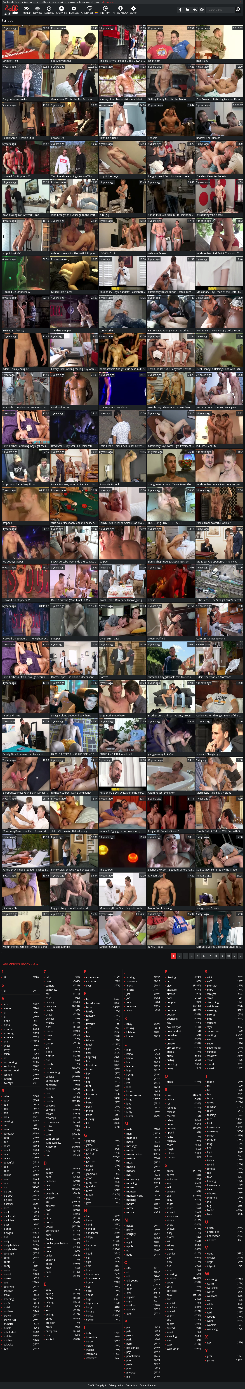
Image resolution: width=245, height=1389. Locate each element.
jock (143, 1002)
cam (63, 981)
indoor (103, 1341)
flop (103, 1081)
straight (225, 994)
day (63, 1185)
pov (184, 1022)
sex (184, 1195)
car (63, 994)
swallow (225, 1056)
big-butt (21, 1191)
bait (21, 1108)
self (184, 1187)
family (103, 1011)
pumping (184, 1064)
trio (225, 1201)
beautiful (21, 1162)
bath (21, 1137)
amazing (21, 1033)
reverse (184, 1116)
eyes (103, 985)
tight (225, 1152)
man (143, 1133)
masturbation (143, 1154)
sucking (225, 1035)
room (184, 1145)
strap (225, 998)
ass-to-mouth (21, 1070)
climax (63, 1043)
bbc (21, 1142)
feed (103, 1028)
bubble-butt (21, 1332)
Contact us (131, 1385)
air (21, 1012)
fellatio (103, 1040)
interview (103, 1358)
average (21, 1083)
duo (63, 1276)
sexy (184, 1199)
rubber (184, 1153)
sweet (225, 1068)
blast (21, 1224)
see (184, 1183)
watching (225, 1287)
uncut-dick (225, 1231)
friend (103, 1110)
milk (143, 1175)
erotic (63, 1327)
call (63, 977)
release (184, 1112)
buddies (21, 1336)
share (184, 1208)
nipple (143, 1246)
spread (184, 1328)
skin (184, 1241)
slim (184, 1257)
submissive (225, 1031)
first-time (103, 1065)
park (143, 1339)
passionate (143, 1347)
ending (63, 1314)
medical (143, 1166)
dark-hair (63, 1181)
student (225, 1022)
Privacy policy (116, 1385)
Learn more (109, 2)
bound (21, 1274)
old (143, 1276)
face (103, 999)
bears (21, 1158)
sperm (184, 1315)
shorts (184, 1220)
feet (103, 1036)
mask (143, 1142)
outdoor (143, 1305)
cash (63, 998)
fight (103, 1048)
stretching (225, 1002)
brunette (21, 1324)
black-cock (21, 1216)
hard (103, 1241)
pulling (184, 1060)
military (143, 1170)
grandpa (103, 1186)
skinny (184, 1245)
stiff (225, 981)
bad (21, 1104)
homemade (103, 1274)
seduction (184, 1179)
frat (103, 1098)
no (143, 1250)
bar (21, 1125)
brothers (21, 1311)
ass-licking (21, 1066)
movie (143, 1208)
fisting (103, 1069)
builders (21, 1340)
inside (103, 1345)
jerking (143, 989)
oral (143, 1293)
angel (21, 1045)
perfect (143, 1364)
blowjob (21, 1233)
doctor (63, 1222)
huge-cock (103, 1303)
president (184, 1035)
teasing (225, 1115)
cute (63, 1151)
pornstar (184, 1010)
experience (103, 977)
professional (184, 1047)
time (225, 1156)
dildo (63, 1210)
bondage (21, 1253)
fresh (103, 1106)
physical (143, 1372)
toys (225, 1177)
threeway (225, 1131)
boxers (21, 1278)
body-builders (21, 1245)
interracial (103, 1354)
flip (103, 1077)
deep (63, 1189)
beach (21, 1150)
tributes (225, 1193)
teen (225, 1119)
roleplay (184, 1140)
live (143, 1083)
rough (184, 1149)
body (21, 1241)
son (184, 1299)
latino (143, 1058)
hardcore (103, 1245)
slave (184, 1249)
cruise (63, 1126)
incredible (103, 1337)
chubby (63, 1022)
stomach (225, 985)
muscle (143, 1212)
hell (103, 1257)
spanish (184, 1303)
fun (103, 1127)
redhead (184, 1107)
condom (63, 1089)
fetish (103, 1044)
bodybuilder (21, 1249)
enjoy (63, 1318)
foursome (103, 1094)
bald (21, 1113)
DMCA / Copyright (97, 1385)
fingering (103, 1057)
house (103, 1295)
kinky (143, 1024)
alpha (21, 1025)
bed (21, 1166)
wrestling (225, 1329)
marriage (143, 1137)
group (103, 1194)
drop (63, 1268)
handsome (103, 1233)
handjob (103, 1228)
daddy (63, 1172)
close (63, 1051)
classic (63, 1031)
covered (63, 1105)
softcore (184, 1290)
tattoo (225, 1102)
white (225, 1304)
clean (63, 1035)
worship (225, 1325)
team (225, 1110)
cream (63, 1113)
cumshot (63, 1147)
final (103, 1053)
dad (63, 1168)
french (103, 1102)
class (63, 1027)
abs (21, 1004)
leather (143, 1066)
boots (21, 1261)
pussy (184, 1068)
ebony (63, 1298)
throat (225, 1135)
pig (184, 981)
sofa (184, 1286)
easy (63, 1289)
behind (21, 1175)
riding (184, 1120)
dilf (63, 1214)
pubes (184, 1051)
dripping (63, 1259)
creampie (63, 1118)
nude (143, 1254)
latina (143, 1054)
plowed (184, 994)
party (143, 1343)
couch (63, 1097)
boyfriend (21, 1286)
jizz (143, 994)
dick (63, 1201)
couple (63, 1101)
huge (103, 1299)
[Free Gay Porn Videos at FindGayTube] (11, 10)
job (143, 998)
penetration (143, 1356)
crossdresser (63, 1122)
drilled (63, 1255)
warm (225, 1283)
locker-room (143, 1095)
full (103, 1123)
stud (225, 1018)
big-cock (21, 1195)
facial (103, 1007)
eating (63, 1293)
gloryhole (103, 1174)
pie (143, 1376)
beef (21, 1170)
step (184, 1344)
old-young (143, 1280)
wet (225, 1300)
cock (63, 1068)
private (184, 1043)
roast (184, 1136)
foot (103, 1086)
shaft (184, 1204)
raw (184, 1095)
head (103, 1253)
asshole (21, 1074)
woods (225, 1316)
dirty (63, 1218)
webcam (225, 1296)
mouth (143, 1204)
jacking (143, 977)
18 (21, 977)
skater (184, 1237)
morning (143, 1199)
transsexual (225, 1185)
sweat (225, 1064)
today (225, 1160)
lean (143, 1062)
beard (21, 1154)
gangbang (103, 1149)
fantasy (103, 1015)
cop (63, 1093)
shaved (184, 1212)
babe (21, 1096)
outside (143, 1309)
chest (63, 1014)
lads (143, 1049)
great (103, 1190)
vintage (225, 1257)
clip (63, 1047)
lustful (143, 1116)
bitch (21, 1208)
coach (63, 1064)
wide (225, 1308)
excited (63, 1339)
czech (63, 1155)
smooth (184, 1278)
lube (143, 1107)
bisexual (21, 1204)
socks (184, 1282)
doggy (63, 1226)
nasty (143, 1229)
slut (184, 1266)
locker (143, 1091)
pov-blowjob (184, 1027)
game (103, 1145)
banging (21, 1121)
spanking (184, 1307)
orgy (143, 1301)
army (21, 1049)
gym (103, 1202)
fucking (103, 1119)
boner (21, 1257)
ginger (103, 1165)
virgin (225, 1261)
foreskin (103, 1090)
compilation (63, 1080)
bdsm (21, 1146)
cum (63, 1134)
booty (21, 1266)
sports (184, 1324)
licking (143, 1074)
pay (143, 1352)
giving (103, 1169)
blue (21, 1237)
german (103, 1161)
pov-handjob (184, 1031)
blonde (21, 1228)
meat (143, 1162)
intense (103, 1349)
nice (143, 1238)
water (225, 1292)
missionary (143, 1179)
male (143, 1129)
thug (225, 1144)
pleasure (184, 989)
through (225, 1139)
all (21, 1016)
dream (63, 1251)
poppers (184, 1002)
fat (103, 1019)
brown (21, 1315)
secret (184, 1175)
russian (184, 1157)
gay (103, 1157)
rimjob (184, 1124)
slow (184, 1261)
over (143, 1313)
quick (184, 1081)
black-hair (21, 1220)
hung (103, 1307)
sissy (184, 1233)
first (103, 1061)
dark (63, 1177)
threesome (225, 1127)
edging (63, 1302)
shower (184, 1228)
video (225, 1253)
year (225, 1356)
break (21, 1295)
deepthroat (63, 1193)
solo (184, 1295)
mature (143, 1158)
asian (21, 1054)
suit (225, 1039)
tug (225, 1206)
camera (63, 985)
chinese (63, 1018)
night (143, 1242)
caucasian (63, 1006)
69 (21, 990)
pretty (184, 1039)
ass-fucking (21, 1062)
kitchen (143, 1032)
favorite (103, 1024)
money (143, 1187)
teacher (225, 1106)
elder (63, 1306)
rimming (184, 1128)
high (103, 1261)
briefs (21, 1303)
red (184, 1103)
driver (63, 1263)
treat (225, 1189)
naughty (143, 1234)
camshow (63, 989)
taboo (225, 1081)
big (21, 1187)
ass (21, 1058)
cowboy (63, 1109)
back (21, 1100)
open (143, 1288)
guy (103, 1198)
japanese (143, 981)
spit (184, 1319)
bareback (21, 1133)
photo (143, 1368)
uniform (225, 1240)
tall (225, 1090)
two (225, 1214)
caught (63, 1010)
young (225, 1360)
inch (103, 1333)
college (63, 1076)
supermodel (225, 1047)
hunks (103, 1315)
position (184, 1014)
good (103, 1178)
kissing (143, 1028)
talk (225, 1086)
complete (63, 1085)
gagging (103, 1140)
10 (228, 956)
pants (143, 1335)
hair (103, 1216)
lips (143, 1078)
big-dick (21, 1199)
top (225, 1172)
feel (103, 1032)
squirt (184, 1332)
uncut (225, 1227)
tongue (225, 1168)
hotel (103, 1290)
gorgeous (103, 1182)
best (21, 1183)
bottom (21, 1270)
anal (21, 1041)
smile (184, 1270)
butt (21, 1348)
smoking (184, 1274)
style (225, 1027)
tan (225, 1094)
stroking (225, 1010)
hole (103, 1266)
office (143, 1268)
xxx (225, 1342)
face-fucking (103, 1003)
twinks (225, 1210)
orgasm (143, 1297)
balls (21, 1117)
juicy (143, 1010)
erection (63, 1322)
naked (143, 1225)
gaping (103, 1153)
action (21, 1008)
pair (143, 1327)
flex (103, 1073)
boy (21, 1282)
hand (103, 1224)
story (225, 989)
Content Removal (148, 1385)
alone (21, 1021)
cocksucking (63, 1072)
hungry (103, 1311)
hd (103, 1249)
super (225, 1043)
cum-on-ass (63, 1138)
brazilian (21, 1290)
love (143, 1103)
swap (225, 1060)
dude (63, 1272)
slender (184, 1253)
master (143, 1150)
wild (225, 1312)
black (21, 1212)
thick (225, 1123)
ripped (184, 1132)
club (63, 1060)
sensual (184, 1191)
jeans (143, 985)
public (184, 1056)
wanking (225, 1279)
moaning (143, 1183)
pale (143, 1331)
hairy (103, 1220)
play (184, 985)
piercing (184, 977)
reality (184, 1099)
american (21, 1037)
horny (103, 1282)
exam (63, 1335)
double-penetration (63, 1243)
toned (225, 1164)
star (184, 1340)
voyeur (225, 1266)
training (225, 1181)
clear (63, 1039)
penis (143, 1360)
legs (143, 1070)
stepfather (184, 1348)
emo (63, 1310)
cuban (63, 1130)
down (63, 1247)
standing (184, 1336)
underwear (225, 1236)
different (63, 1206)
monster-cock (143, 1195)
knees (143, 1036)
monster (143, 1191)
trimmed (225, 1197)
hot (103, 1286)
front (103, 1115)
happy (103, 1237)
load (143, 1087)
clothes (63, 1056)
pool (184, 998)
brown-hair (21, 1319)
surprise (225, 1051)
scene (184, 1170)
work (225, 1320)
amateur (21, 1029)
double (63, 1239)
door (63, 1235)
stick (225, 977)
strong (225, 1014)
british (21, 1307)
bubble (21, 1328)
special (184, 1311)
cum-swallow (63, 1142)
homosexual (103, 1278)
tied (225, 1148)
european (63, 1331)
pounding (184, 1018)
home (103, 1270)
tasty (225, 1098)
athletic (21, 1078)
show (184, 1224)
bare (21, 1129)
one (143, 1284)
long (143, 1099)
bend (21, 1179)
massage (143, 1146)
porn (184, 1006)
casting (63, 1002)
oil (143, 1272)
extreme (103, 981)
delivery (63, 1197)
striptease (225, 1006)
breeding (21, 1299)
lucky (143, 1112)
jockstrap (143, 1006)
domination (63, 1230)
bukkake (21, 1344)
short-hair (184, 1216)
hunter (103, 1319)
